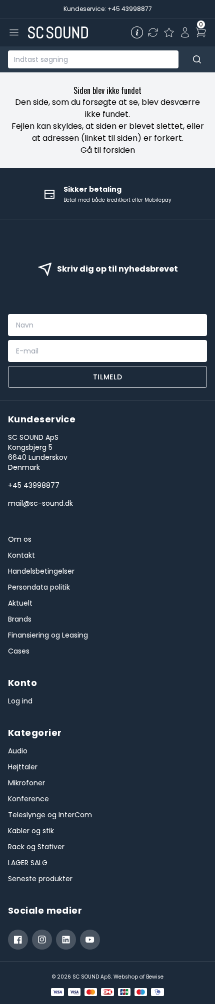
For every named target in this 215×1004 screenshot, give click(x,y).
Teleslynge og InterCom (50, 815)
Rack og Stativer (36, 847)
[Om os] (137, 32)
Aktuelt (20, 603)
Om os (20, 539)
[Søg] (196, 59)
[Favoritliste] (169, 32)
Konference (28, 799)
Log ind (20, 701)
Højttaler (23, 767)
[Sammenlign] (153, 32)
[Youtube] (90, 940)
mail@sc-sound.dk (40, 503)
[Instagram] (42, 940)
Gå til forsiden (107, 150)
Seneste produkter (40, 879)
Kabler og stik (31, 831)
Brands (20, 619)
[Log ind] (185, 32)
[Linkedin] (66, 940)
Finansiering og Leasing (48, 635)
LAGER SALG (28, 863)
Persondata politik (39, 587)
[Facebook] (18, 940)
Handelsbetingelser (41, 571)
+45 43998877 (34, 485)
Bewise (155, 977)
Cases (19, 651)
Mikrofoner (26, 783)
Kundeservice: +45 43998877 (108, 8)
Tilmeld (107, 377)
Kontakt (21, 555)
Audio (18, 751)
